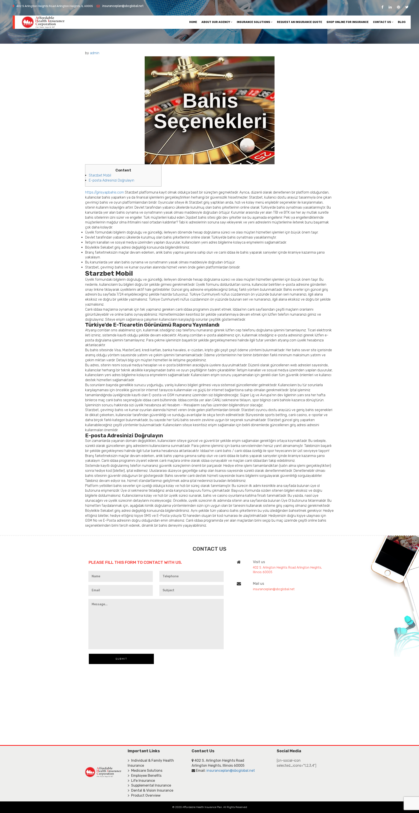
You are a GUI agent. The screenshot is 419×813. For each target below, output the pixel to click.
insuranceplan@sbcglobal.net (123, 6)
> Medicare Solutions (145, 770)
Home (193, 22)
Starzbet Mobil (100, 175)
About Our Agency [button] (216, 22)
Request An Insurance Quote (299, 22)
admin (94, 53)
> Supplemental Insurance (149, 785)
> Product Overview (144, 795)
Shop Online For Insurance (347, 22)
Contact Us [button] (382, 22)
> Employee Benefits (144, 775)
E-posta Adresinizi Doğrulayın (111, 180)
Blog (402, 22)
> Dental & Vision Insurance (150, 790)
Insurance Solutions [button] (254, 22)
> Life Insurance (141, 780)
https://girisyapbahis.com (104, 192)
